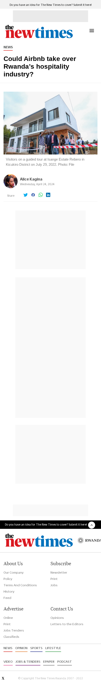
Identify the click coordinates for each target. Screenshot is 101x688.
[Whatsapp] (41, 195)
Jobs (54, 585)
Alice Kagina (31, 179)
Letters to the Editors (66, 624)
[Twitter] (25, 195)
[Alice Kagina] (11, 187)
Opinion (21, 648)
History (9, 591)
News (8, 47)
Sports (36, 648)
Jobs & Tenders (28, 661)
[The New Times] (39, 38)
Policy (8, 579)
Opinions (57, 618)
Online (8, 618)
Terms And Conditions (20, 585)
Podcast (64, 661)
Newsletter (58, 572)
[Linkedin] (48, 195)
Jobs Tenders (14, 630)
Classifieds (11, 637)
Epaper (48, 661)
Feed (7, 598)
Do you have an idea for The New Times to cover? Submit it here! (51, 4)
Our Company (13, 572)
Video (8, 661)
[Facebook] (33, 195)
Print (54, 579)
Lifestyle (53, 648)
